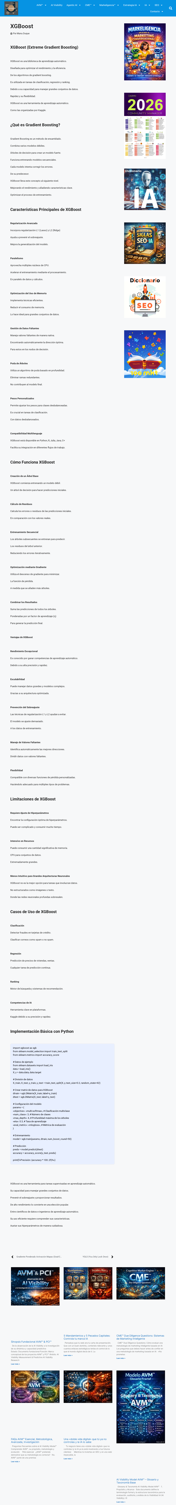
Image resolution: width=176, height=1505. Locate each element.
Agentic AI (72, 5)
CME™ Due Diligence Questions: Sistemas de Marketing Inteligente (140, 1337)
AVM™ (40, 5)
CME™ (88, 5)
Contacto (155, 11)
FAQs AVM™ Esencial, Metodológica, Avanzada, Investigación (32, 1441)
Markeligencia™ (107, 5)
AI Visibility (56, 5)
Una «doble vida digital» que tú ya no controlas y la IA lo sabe (85, 1441)
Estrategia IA (130, 5)
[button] (170, 8)
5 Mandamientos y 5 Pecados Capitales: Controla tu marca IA (87, 1337)
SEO (157, 5)
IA (146, 5)
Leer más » (15, 1364)
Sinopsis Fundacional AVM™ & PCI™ (31, 1341)
